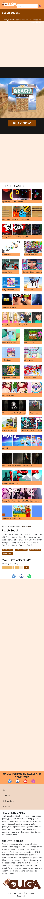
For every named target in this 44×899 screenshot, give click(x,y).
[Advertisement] (22, 44)
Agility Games (7, 553)
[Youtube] (25, 781)
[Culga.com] (9, 4)
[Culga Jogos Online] (22, 884)
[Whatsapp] (29, 576)
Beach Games (7, 550)
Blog (5, 790)
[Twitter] (14, 576)
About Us (7, 795)
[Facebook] (21, 576)
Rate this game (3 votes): (10, 564)
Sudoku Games (21, 550)
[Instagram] (33, 781)
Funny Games (35, 550)
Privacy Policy (9, 801)
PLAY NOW (21, 123)
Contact (6, 806)
